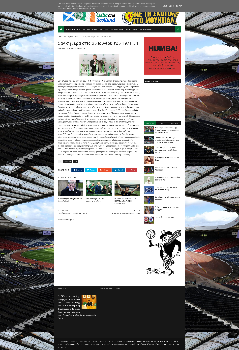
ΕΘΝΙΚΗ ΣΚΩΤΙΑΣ (91, 29)
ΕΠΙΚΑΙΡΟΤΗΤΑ (73, 29)
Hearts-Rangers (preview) (165, 217)
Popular (150, 123)
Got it (179, 6)
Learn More (168, 6)
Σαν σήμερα (68, 37)
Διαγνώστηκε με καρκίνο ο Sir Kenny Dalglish (70, 200)
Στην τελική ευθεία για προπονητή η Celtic (95, 200)
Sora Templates (71, 341)
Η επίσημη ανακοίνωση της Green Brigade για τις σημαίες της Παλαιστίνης (167, 130)
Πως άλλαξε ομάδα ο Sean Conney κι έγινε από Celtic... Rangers (166, 149)
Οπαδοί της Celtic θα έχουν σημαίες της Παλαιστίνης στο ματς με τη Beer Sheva (167, 140)
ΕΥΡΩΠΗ (105, 29)
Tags (162, 123)
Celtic (77, 37)
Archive (174, 123)
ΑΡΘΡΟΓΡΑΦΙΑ (147, 29)
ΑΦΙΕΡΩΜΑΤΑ (132, 29)
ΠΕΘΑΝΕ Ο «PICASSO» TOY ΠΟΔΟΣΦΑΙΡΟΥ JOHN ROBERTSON (125, 201)
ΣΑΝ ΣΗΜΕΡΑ (118, 29)
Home (60, 37)
